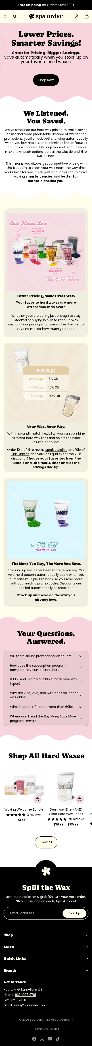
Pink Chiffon (20, 454)
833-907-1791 (25, 995)
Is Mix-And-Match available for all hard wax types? (43, 681)
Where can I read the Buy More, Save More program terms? (43, 718)
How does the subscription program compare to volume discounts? (38, 667)
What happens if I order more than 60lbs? (42, 707)
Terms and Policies (46, 1029)
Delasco (52, 1019)
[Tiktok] (58, 1039)
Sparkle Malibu (56, 449)
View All (46, 842)
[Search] (15, 16)
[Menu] (5, 16)
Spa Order (36, 1019)
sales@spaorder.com (29, 1005)
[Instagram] (42, 1039)
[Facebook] (34, 1039)
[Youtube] (50, 1039)
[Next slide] (83, 798)
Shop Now (46, 80)
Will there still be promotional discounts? (41, 656)
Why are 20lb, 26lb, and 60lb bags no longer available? (44, 695)
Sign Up (74, 913)
